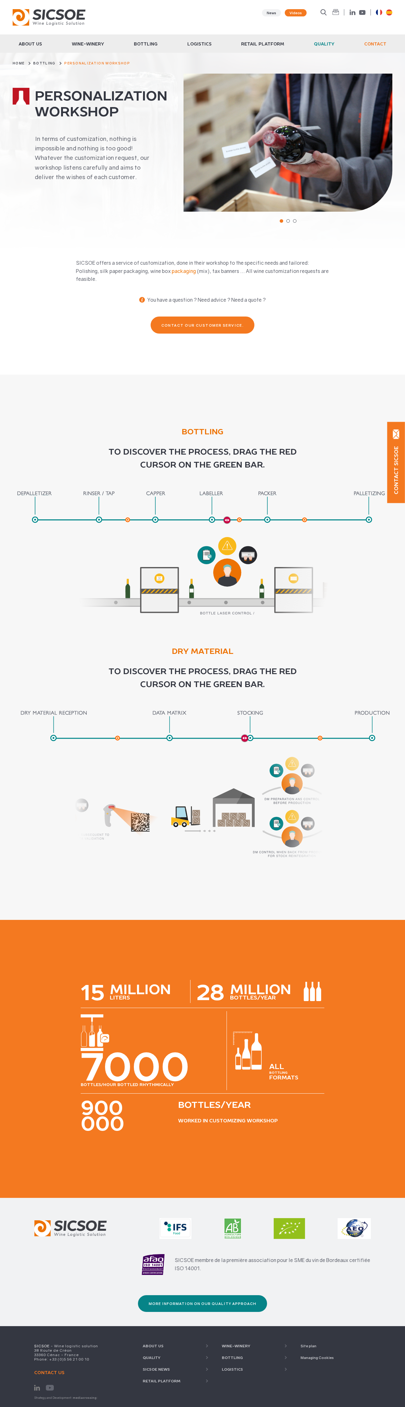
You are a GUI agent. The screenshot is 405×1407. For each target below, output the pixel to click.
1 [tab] (281, 221)
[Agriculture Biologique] (232, 1221)
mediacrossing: (85, 1397)
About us (30, 43)
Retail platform (262, 43)
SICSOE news (156, 1369)
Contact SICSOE (396, 470)
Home (18, 63)
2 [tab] (288, 221)
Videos (296, 13)
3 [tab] (294, 221)
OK (336, 12)
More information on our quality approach (202, 1303)
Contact (375, 43)
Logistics (199, 43)
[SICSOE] (49, 17)
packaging (184, 271)
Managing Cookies (317, 1358)
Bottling (146, 43)
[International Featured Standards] (175, 1221)
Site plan (308, 1346)
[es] (389, 12)
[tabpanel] (288, 143)
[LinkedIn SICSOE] (37, 1387)
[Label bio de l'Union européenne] (289, 1221)
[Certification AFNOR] (153, 1264)
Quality (324, 43)
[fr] (379, 12)
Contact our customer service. (202, 325)
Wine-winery (88, 43)
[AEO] (354, 1221)
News (271, 13)
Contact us (49, 1372)
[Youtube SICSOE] (49, 1387)
